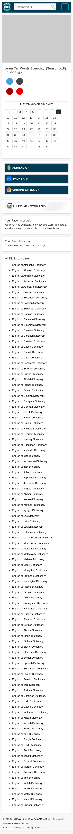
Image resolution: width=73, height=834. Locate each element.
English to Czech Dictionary (27, 346)
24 (7, 129)
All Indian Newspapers (29, 206)
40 (23, 140)
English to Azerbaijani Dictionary (30, 286)
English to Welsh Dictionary (27, 783)
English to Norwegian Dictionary (29, 581)
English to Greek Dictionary (27, 412)
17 (7, 123)
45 (7, 146)
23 (54, 123)
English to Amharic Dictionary (28, 275)
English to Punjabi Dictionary (28, 804)
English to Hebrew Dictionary (28, 434)
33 (23, 135)
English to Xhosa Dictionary (27, 717)
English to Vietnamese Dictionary (30, 712)
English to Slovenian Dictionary (29, 652)
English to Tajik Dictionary (26, 684)
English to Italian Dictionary (27, 472)
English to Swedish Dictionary (28, 679)
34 (31, 135)
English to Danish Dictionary (27, 352)
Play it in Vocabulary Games (36, 104)
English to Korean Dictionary (27, 499)
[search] (53, 7)
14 (39, 117)
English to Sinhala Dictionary (28, 641)
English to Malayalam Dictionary (30, 553)
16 (54, 117)
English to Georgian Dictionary (29, 401)
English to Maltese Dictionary (28, 559)
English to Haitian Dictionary (27, 417)
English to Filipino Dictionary (27, 374)
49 (39, 146)
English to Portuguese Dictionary (30, 603)
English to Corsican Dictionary (28, 335)
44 (54, 140)
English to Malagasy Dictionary (29, 548)
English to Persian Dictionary (28, 592)
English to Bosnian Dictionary (28, 303)
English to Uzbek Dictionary (27, 706)
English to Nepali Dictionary (27, 799)
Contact (37, 828)
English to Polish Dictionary (27, 597)
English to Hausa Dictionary (27, 422)
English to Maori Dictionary (27, 564)
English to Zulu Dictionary (26, 733)
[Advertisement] (36, 39)
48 (31, 146)
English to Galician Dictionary (28, 395)
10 (7, 117)
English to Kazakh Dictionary (28, 488)
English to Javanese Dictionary (29, 483)
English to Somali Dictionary (27, 657)
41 (31, 140)
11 (15, 117)
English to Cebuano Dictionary (28, 319)
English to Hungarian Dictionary (29, 444)
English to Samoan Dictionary (28, 619)
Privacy (16, 828)
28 (39, 129)
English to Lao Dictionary (26, 515)
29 (46, 129)
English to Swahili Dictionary (27, 673)
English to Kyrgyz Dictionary (27, 510)
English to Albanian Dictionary (28, 270)
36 (46, 135)
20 (31, 123)
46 (15, 146)
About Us (7, 828)
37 (54, 135)
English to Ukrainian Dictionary (29, 695)
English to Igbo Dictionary (26, 455)
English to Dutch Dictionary (27, 357)
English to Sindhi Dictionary (27, 635)
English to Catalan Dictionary (28, 314)
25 (15, 129)
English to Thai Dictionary (26, 777)
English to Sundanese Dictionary (30, 668)
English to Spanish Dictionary (28, 663)
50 (46, 146)
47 (23, 146)
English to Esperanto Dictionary (29, 362)
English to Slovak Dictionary (27, 646)
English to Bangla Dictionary (27, 739)
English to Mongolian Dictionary (29, 570)
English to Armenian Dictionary (29, 281)
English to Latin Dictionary (26, 521)
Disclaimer (27, 828)
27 (31, 129)
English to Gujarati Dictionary (28, 761)
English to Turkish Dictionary (28, 690)
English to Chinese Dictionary (28, 330)
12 (23, 117)
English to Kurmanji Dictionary (28, 504)
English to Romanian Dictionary (29, 608)
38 (7, 140)
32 (15, 135)
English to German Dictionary (28, 406)
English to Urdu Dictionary (26, 701)
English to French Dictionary (27, 384)
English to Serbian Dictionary (28, 624)
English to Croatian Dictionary (28, 341)
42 (39, 140)
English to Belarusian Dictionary (29, 297)
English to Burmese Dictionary (29, 575)
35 (39, 135)
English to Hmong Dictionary (28, 439)
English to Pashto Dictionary (27, 586)
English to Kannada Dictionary (28, 772)
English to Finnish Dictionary (27, 379)
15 (46, 117)
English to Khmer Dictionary (27, 494)
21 (39, 123)
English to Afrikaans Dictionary (29, 264)
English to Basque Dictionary (28, 292)
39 (15, 140)
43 (46, 140)
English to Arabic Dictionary (27, 788)
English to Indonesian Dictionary (30, 461)
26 (23, 129)
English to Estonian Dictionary (28, 368)
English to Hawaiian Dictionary (29, 428)
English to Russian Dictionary (28, 613)
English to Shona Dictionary (27, 630)
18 (15, 123)
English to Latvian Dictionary (27, 526)
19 (23, 123)
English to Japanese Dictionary (29, 477)
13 (31, 117)
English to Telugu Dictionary (27, 755)
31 (7, 135)
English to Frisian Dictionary (27, 390)
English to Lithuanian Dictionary (29, 532)
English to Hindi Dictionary (26, 744)
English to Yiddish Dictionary (27, 723)
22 (46, 123)
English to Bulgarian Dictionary (29, 308)
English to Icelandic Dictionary (28, 450)
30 (54, 129)
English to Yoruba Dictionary (27, 728)
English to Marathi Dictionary (28, 766)
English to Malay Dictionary (27, 793)
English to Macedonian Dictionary (30, 543)
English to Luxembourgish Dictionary (32, 537)
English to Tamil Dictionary (26, 750)
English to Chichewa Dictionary (29, 324)
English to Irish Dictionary (26, 466)
